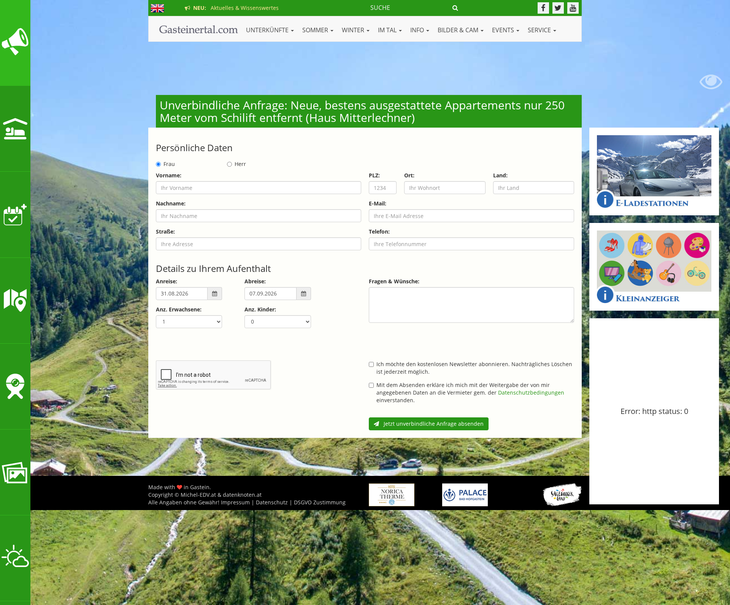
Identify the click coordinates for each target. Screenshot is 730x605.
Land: (500, 175)
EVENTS (504, 30)
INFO (417, 30)
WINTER (354, 30)
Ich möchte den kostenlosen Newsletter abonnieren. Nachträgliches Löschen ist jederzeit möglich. (474, 367)
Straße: (165, 231)
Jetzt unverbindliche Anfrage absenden (431, 423)
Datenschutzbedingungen (531, 392)
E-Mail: (377, 203)
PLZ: (374, 175)
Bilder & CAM (459, 30)
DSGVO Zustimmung (320, 502)
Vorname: (168, 175)
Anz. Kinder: (260, 309)
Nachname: (171, 203)
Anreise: (166, 281)
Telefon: (379, 231)
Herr (240, 163)
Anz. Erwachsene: (179, 309)
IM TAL (388, 30)
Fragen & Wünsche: (394, 281)
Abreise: (255, 281)
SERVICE (540, 30)
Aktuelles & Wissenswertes (234, 7)
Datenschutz (272, 502)
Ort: (409, 175)
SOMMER (316, 30)
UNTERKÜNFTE (268, 30)
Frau (169, 163)
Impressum (235, 502)
